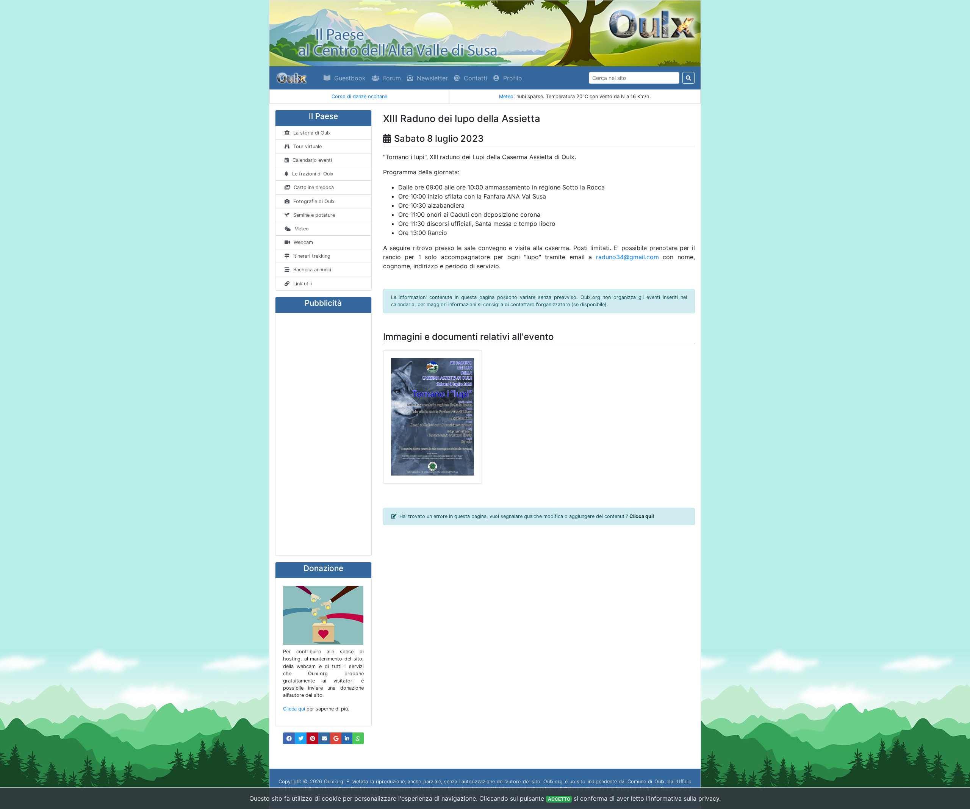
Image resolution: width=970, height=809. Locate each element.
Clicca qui (294, 709)
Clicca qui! (641, 516)
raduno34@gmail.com (627, 257)
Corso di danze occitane (359, 96)
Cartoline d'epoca (314, 187)
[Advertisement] (323, 434)
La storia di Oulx (312, 133)
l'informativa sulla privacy (682, 798)
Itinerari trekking (311, 256)
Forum (392, 78)
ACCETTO (559, 799)
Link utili (302, 283)
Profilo (512, 78)
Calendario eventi (312, 160)
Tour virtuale (307, 146)
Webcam (303, 242)
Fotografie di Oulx (314, 201)
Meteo (506, 96)
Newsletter (432, 78)
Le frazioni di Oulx (312, 174)
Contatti (475, 78)
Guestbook (350, 78)
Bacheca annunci (312, 269)
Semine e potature (314, 215)
